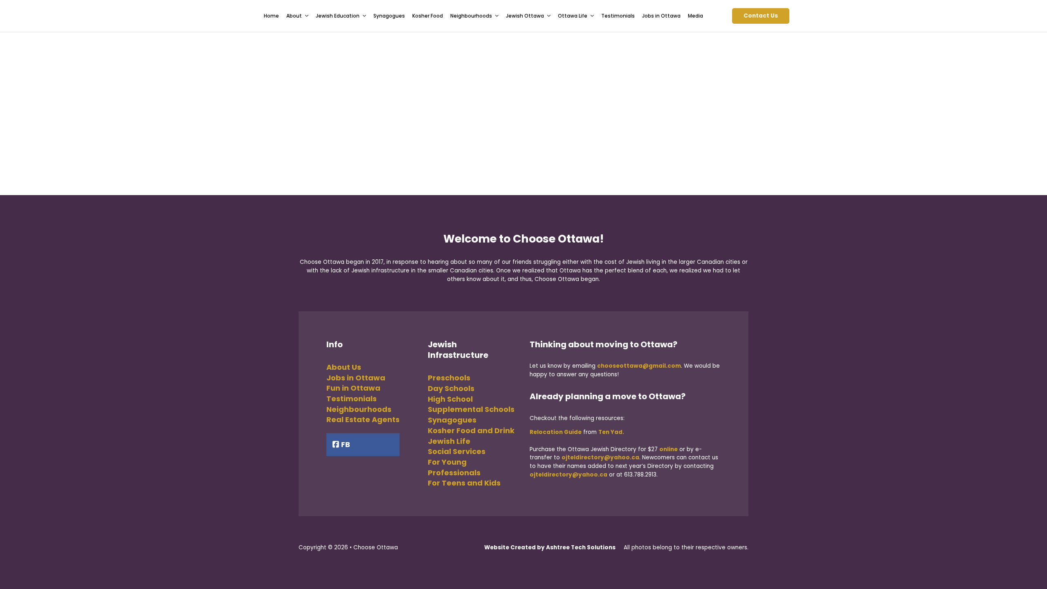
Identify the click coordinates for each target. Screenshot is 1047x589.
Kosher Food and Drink (471, 430)
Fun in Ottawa (353, 388)
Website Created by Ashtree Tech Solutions (550, 547)
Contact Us (761, 16)
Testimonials (618, 15)
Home (271, 15)
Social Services (456, 451)
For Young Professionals (454, 467)
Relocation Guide (556, 432)
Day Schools (451, 388)
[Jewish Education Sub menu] (364, 16)
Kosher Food (427, 15)
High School (450, 399)
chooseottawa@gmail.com (639, 366)
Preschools (449, 378)
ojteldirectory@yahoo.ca (600, 457)
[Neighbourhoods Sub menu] (497, 16)
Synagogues (389, 15)
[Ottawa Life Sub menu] (592, 16)
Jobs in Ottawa (661, 15)
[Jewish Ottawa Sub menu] (549, 16)
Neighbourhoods (358, 409)
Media (695, 15)
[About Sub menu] (307, 16)
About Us (343, 367)
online (668, 449)
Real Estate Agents (363, 419)
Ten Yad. (611, 432)
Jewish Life (449, 441)
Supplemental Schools (471, 409)
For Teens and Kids (464, 483)
